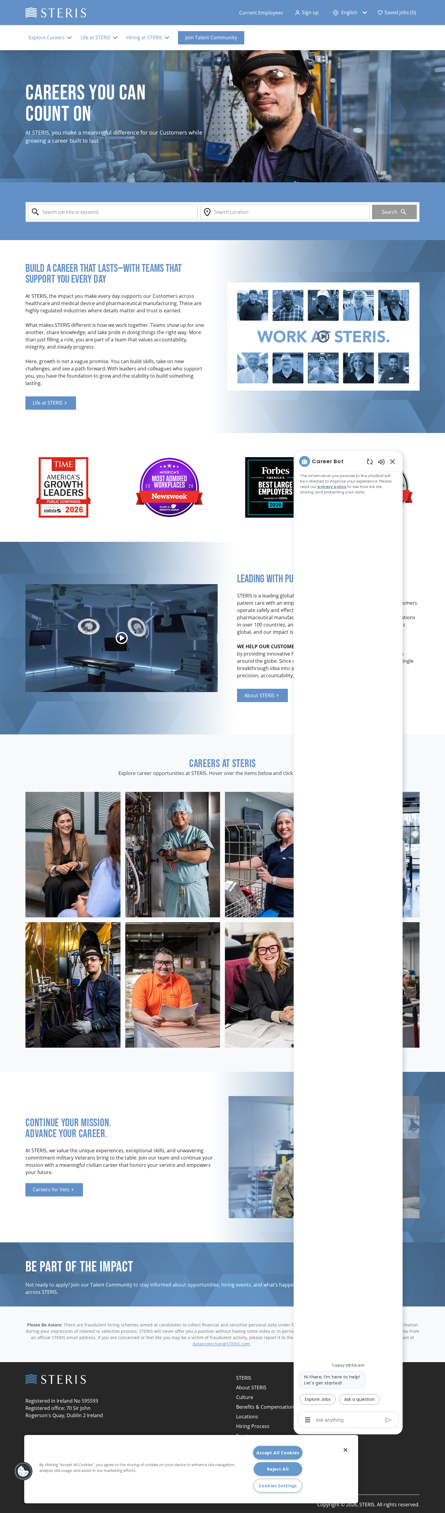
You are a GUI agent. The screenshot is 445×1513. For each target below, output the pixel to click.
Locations (247, 1416)
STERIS (243, 1378)
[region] (348, 940)
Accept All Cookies (277, 1453)
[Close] (345, 1449)
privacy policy (332, 486)
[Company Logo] (55, 12)
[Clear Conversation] (369, 461)
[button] (306, 12)
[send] (388, 1420)
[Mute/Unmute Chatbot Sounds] (381, 461)
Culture (244, 1397)
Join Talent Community (211, 37)
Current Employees (261, 12)
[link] (50, 403)
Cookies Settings (278, 1486)
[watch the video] (323, 336)
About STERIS (251, 1387)
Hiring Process (252, 1426)
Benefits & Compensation (265, 1407)
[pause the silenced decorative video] (441, 53)
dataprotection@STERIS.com (221, 1344)
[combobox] (113, 212)
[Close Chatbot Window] (393, 461)
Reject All (277, 1469)
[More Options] (308, 1420)
